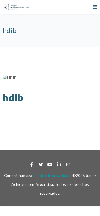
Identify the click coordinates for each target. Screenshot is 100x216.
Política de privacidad (51, 175)
